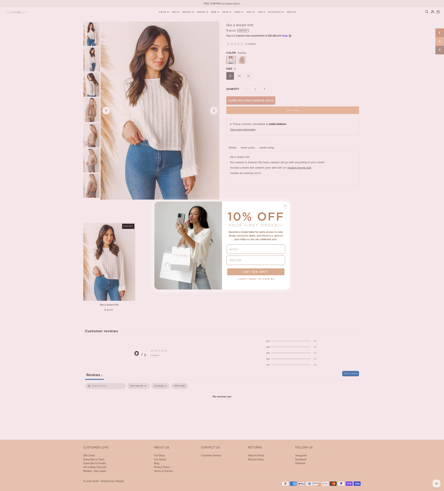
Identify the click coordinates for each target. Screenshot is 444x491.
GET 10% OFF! (256, 272)
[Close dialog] (285, 205)
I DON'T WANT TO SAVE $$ (255, 279)
